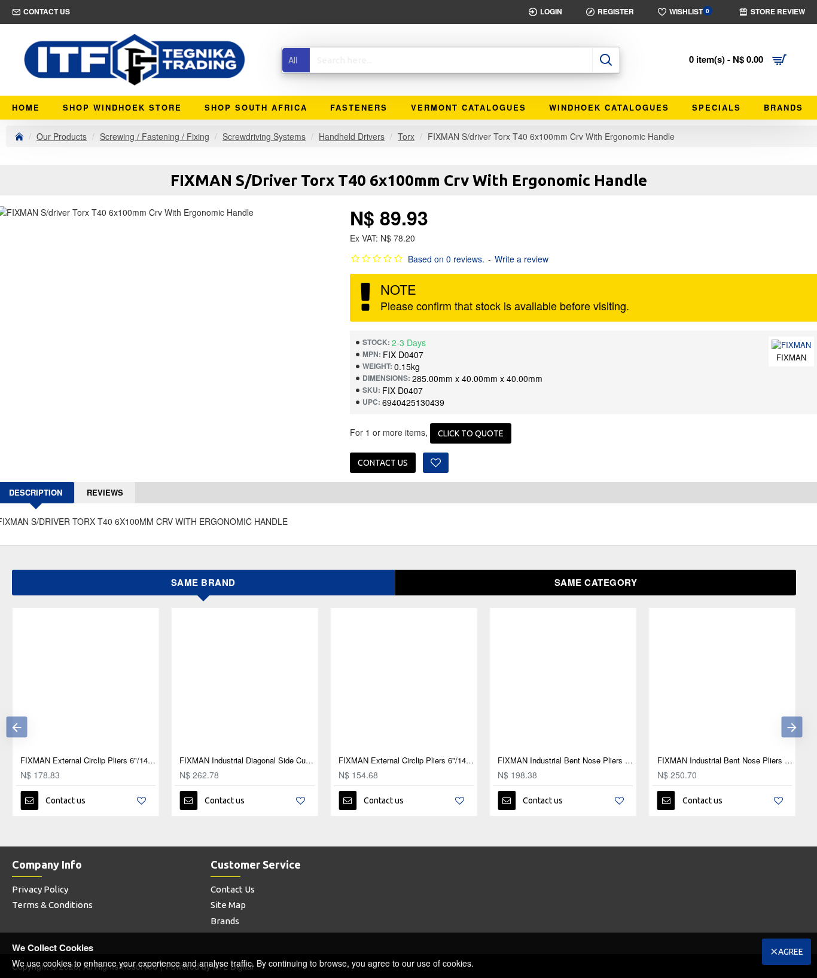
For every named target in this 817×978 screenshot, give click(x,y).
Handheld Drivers (352, 136)
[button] (16, 727)
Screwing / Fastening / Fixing (154, 136)
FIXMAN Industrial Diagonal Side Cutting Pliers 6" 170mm (119, 761)
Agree (790, 951)
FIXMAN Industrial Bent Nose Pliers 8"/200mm (596, 761)
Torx (406, 136)
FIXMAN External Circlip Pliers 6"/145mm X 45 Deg (278, 761)
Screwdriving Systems (264, 136)
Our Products (61, 136)
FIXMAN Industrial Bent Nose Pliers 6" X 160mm (437, 761)
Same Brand (203, 582)
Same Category (596, 582)
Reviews (105, 492)
